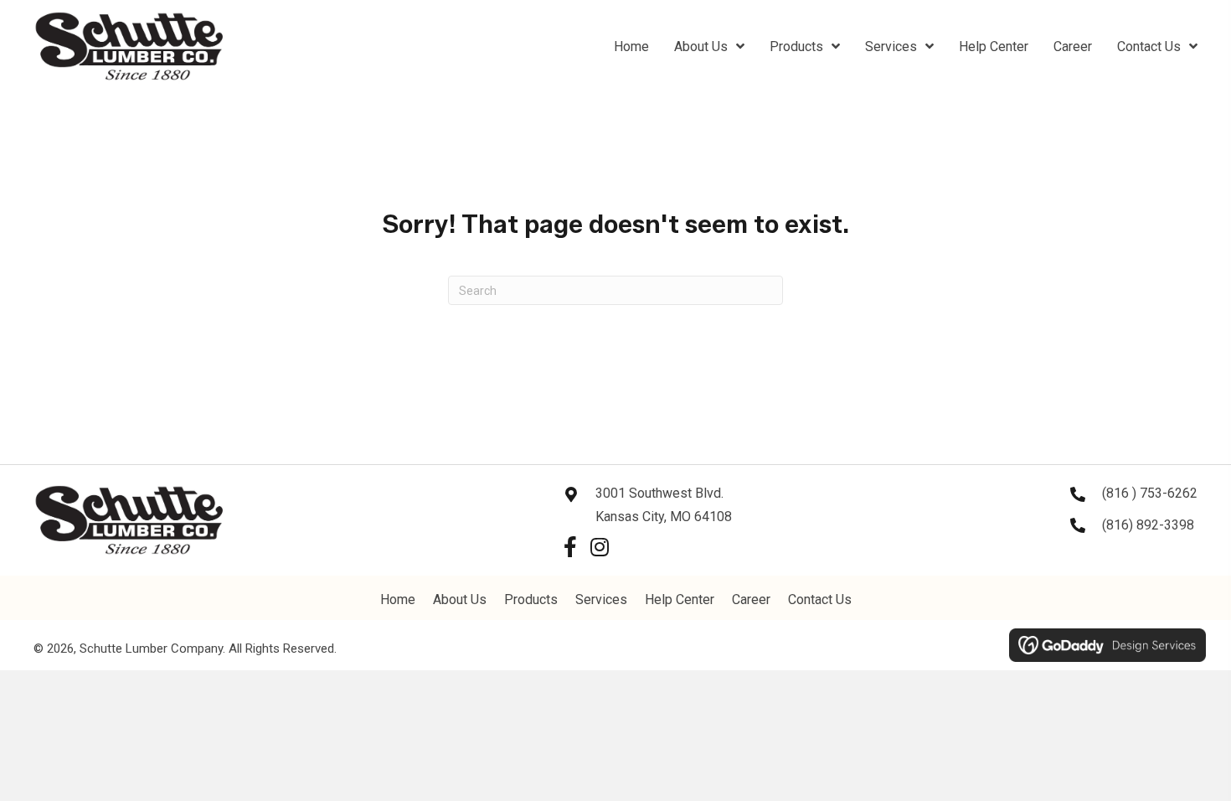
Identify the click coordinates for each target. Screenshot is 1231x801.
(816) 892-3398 (1148, 525)
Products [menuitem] (531, 599)
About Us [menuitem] (460, 599)
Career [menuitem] (751, 599)
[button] (569, 546)
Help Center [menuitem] (679, 599)
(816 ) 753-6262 (1150, 493)
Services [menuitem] (601, 599)
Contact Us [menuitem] (820, 599)
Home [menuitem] (397, 599)
